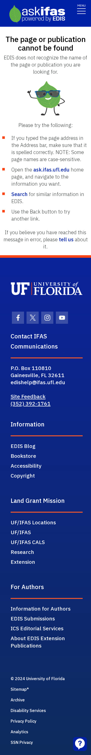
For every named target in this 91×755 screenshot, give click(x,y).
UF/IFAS (21, 532)
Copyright (23, 475)
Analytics (19, 731)
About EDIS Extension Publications (38, 642)
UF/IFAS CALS (28, 542)
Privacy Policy (23, 721)
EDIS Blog (23, 445)
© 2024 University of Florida (38, 678)
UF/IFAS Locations (33, 522)
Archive (18, 699)
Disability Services (28, 710)
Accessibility (26, 465)
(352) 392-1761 (31, 403)
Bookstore (23, 455)
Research (22, 551)
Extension (23, 561)
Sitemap (19, 689)
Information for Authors (41, 608)
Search (19, 194)
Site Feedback (28, 396)
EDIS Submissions (33, 618)
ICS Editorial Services (37, 628)
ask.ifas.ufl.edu (51, 169)
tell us (66, 239)
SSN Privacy (22, 742)
